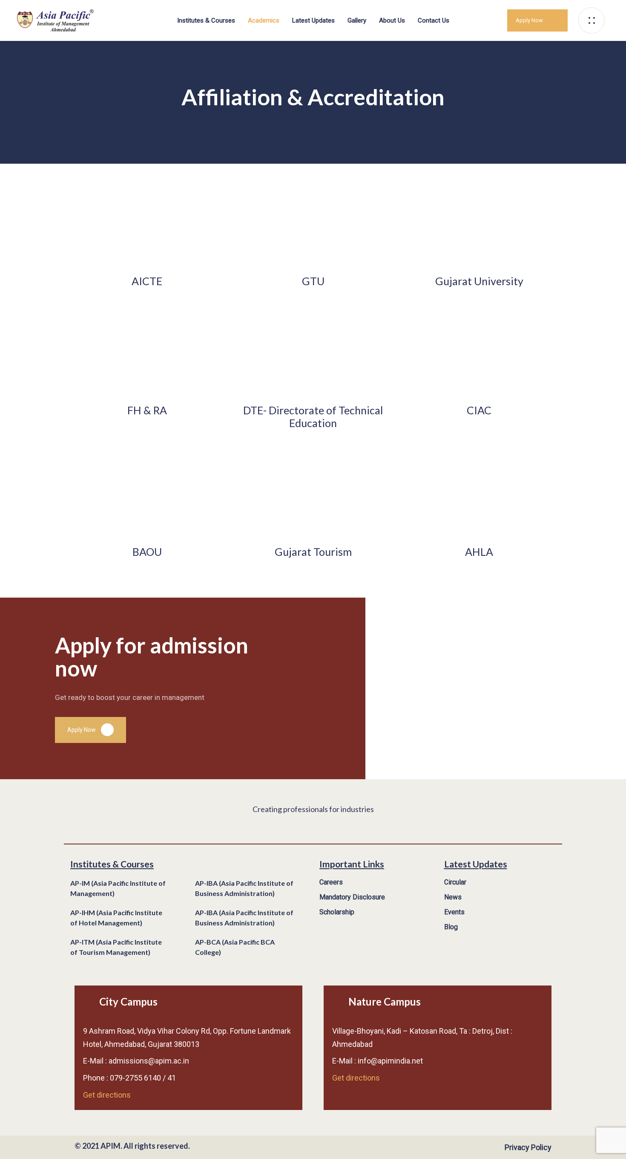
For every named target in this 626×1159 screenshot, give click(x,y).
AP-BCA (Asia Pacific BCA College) (235, 947)
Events (454, 912)
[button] (593, 20)
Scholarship (336, 912)
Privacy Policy (528, 1147)
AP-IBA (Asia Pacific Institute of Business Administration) (244, 888)
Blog (451, 927)
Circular (455, 882)
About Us (392, 20)
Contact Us (433, 20)
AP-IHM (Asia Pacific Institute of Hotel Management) (116, 917)
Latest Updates (313, 20)
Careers (331, 882)
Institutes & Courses (206, 20)
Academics (263, 20)
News (453, 897)
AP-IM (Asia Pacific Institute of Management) (118, 888)
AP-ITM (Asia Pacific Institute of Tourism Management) (116, 947)
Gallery (356, 20)
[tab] (126, 888)
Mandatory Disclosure (352, 897)
